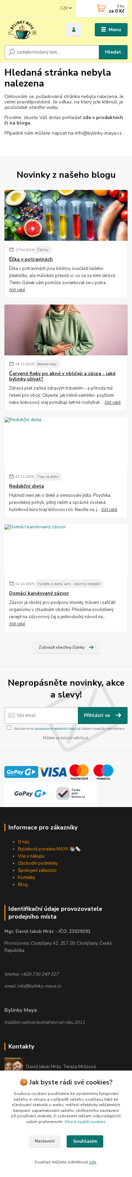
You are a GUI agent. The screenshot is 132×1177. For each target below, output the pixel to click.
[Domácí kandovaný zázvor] (66, 549)
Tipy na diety (47, 476)
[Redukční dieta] (66, 442)
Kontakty (26, 878)
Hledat (113, 52)
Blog (23, 885)
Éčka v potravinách (31, 259)
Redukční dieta (26, 486)
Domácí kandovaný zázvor (39, 593)
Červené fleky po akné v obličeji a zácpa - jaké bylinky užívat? (62, 376)
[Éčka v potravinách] (66, 215)
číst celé (17, 290)
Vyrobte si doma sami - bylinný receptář (68, 583)
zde (92, 1162)
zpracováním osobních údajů (55, 728)
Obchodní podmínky (38, 863)
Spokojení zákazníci (37, 870)
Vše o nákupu (31, 856)
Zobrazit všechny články (62, 647)
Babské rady (47, 364)
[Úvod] (30, 29)
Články (42, 249)
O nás (23, 842)
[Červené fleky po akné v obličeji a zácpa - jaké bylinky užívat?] (66, 330)
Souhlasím (85, 1141)
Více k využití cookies (85, 1121)
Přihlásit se (97, 715)
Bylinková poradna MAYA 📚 (46, 849)
